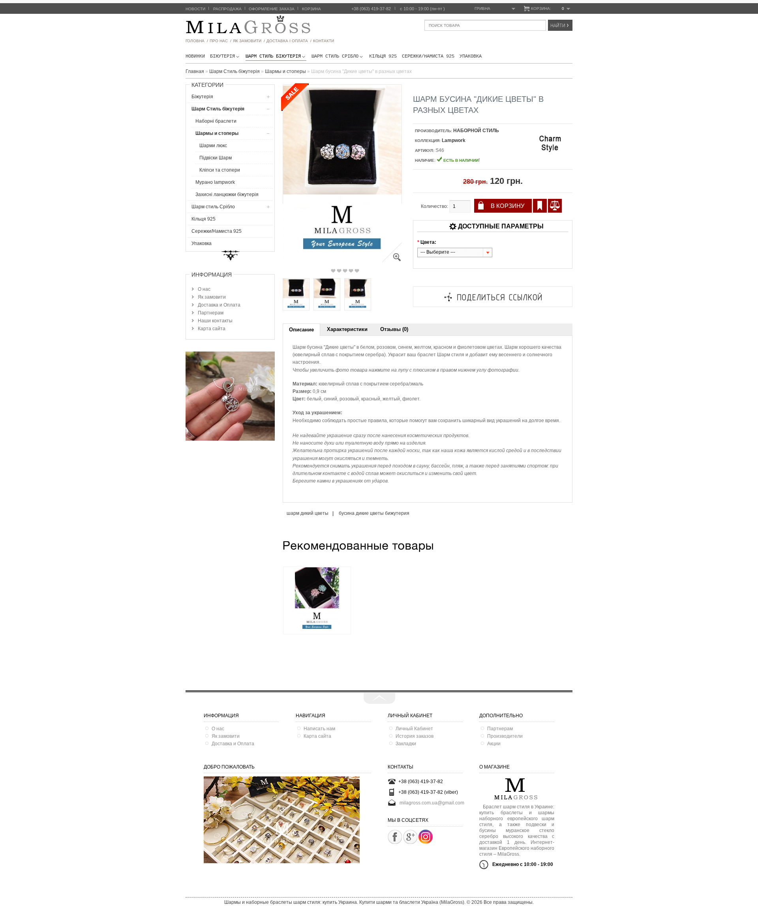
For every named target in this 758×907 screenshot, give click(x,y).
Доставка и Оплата (219, 305)
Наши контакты (215, 321)
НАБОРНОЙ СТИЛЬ (476, 130)
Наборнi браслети (215, 121)
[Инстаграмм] (425, 842)
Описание (301, 330)
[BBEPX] (379, 698)
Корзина (311, 9)
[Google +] (410, 837)
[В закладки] (540, 206)
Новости (195, 9)
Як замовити (212, 297)
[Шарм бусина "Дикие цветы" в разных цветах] (392, 261)
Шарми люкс (213, 145)
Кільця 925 (383, 56)
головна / (197, 41)
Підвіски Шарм (215, 158)
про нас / (220, 41)
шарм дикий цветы (307, 513)
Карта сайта (211, 328)
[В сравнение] (555, 206)
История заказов (414, 736)
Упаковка (471, 56)
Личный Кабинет (414, 728)
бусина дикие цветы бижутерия (374, 513)
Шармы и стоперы (216, 133)
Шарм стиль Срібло (334, 56)
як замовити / (249, 41)
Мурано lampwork (215, 182)
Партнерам (210, 313)
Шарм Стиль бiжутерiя (273, 56)
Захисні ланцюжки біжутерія (227, 194)
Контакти (323, 41)
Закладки (406, 743)
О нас (204, 289)
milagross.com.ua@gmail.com (432, 803)
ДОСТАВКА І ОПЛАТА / (288, 41)
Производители (505, 736)
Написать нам (319, 728)
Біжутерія (222, 56)
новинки (195, 56)
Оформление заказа (272, 9)
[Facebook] (395, 837)
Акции (494, 743)
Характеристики (347, 329)
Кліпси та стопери (219, 170)
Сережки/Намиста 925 (428, 56)
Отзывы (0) (394, 329)
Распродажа (227, 9)
